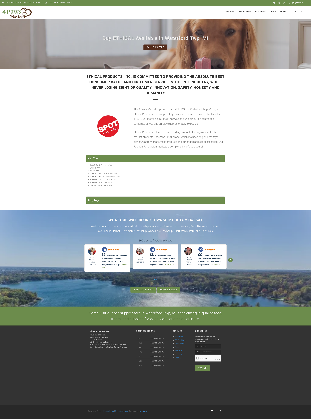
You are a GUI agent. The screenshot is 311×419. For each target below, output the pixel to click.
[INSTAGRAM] (279, 3)
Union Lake (207, 230)
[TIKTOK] (284, 3)
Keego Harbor (112, 230)
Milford (190, 230)
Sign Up (202, 368)
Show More (169, 265)
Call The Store (155, 47)
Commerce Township (134, 230)
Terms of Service (121, 411)
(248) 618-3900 (96, 340)
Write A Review (168, 290)
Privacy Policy (109, 411)
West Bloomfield (200, 226)
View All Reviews (143, 290)
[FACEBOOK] (274, 3)
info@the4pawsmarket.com (101, 342)
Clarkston (180, 230)
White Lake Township (160, 230)
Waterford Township (177, 226)
